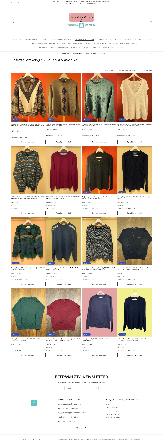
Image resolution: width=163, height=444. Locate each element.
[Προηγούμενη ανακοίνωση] (11, 53)
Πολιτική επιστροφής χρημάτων (77, 439)
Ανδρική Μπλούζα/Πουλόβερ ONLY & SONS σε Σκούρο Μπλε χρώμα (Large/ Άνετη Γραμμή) (133, 339)
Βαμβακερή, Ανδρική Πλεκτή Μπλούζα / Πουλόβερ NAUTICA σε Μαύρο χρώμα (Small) (96, 197)
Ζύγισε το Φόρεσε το (33, 439)
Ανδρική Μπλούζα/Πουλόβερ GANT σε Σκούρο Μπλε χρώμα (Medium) (97, 339)
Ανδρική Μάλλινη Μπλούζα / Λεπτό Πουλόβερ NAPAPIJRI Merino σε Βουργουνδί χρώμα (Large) (63, 339)
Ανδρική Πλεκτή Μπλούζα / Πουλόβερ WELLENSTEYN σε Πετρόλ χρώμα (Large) (63, 268)
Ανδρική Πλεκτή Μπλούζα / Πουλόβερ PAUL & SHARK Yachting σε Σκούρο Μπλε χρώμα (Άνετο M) (133, 268)
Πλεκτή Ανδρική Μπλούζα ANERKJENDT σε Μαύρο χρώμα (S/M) (134, 197)
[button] (13, 22)
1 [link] (73, 365)
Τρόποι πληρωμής (111, 411)
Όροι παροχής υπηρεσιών (109, 439)
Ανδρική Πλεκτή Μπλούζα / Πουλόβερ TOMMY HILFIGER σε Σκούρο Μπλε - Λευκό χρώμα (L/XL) (98, 268)
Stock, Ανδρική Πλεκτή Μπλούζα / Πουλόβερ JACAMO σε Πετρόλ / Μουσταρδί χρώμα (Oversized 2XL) (28, 197)
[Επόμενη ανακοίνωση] (152, 53)
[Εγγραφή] (96, 388)
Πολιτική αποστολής (123, 439)
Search (108, 404)
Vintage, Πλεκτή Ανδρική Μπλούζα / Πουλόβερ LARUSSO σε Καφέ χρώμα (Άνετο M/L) (63, 124)
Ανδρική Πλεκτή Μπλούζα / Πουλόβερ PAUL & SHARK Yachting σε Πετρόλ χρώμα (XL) (26, 339)
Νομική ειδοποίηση (135, 439)
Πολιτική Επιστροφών (112, 414)
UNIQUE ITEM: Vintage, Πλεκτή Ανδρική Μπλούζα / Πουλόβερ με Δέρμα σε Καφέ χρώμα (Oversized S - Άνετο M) (27, 125)
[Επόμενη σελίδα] (89, 365)
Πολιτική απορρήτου (62, 439)
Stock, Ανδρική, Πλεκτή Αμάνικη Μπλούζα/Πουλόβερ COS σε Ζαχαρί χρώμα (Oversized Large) (134, 124)
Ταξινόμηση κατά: (110, 70)
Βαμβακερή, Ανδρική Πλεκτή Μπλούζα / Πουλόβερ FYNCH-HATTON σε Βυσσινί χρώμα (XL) (63, 197)
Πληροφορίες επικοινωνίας (94, 439)
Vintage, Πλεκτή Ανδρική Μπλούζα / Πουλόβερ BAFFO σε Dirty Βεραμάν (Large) (99, 124)
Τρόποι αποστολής (112, 407)
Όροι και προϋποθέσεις (113, 417)
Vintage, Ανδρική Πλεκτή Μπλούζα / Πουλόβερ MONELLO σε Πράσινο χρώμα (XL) (28, 268)
